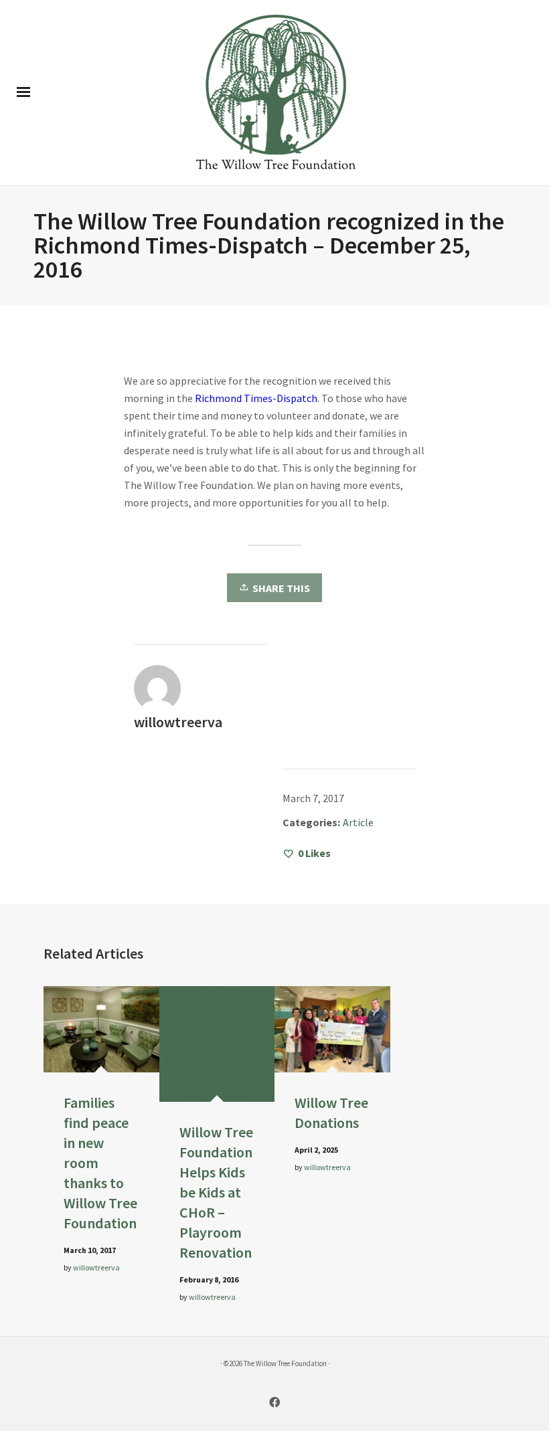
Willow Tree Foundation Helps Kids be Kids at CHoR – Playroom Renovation (216, 1192)
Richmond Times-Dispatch (256, 398)
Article (358, 822)
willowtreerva (96, 1267)
